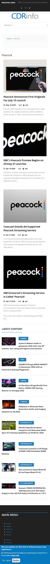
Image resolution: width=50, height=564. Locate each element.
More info (15, 555)
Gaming (23, 338)
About (8, 535)
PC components (26, 483)
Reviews (9, 529)
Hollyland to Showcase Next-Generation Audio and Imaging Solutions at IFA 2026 (23, 409)
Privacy (9, 543)
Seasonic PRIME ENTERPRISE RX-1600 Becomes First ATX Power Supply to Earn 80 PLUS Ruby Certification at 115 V (24, 490)
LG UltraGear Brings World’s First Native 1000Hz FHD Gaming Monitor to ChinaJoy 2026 (24, 388)
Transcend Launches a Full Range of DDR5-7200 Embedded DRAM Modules (24, 451)
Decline (16, 560)
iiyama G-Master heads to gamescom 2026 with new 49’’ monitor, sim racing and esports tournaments (23, 346)
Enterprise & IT (26, 423)
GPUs (22, 360)
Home (9, 38)
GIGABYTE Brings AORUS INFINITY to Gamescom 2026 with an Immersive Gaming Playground (24, 367)
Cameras (23, 402)
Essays (9, 532)
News (8, 526)
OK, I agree (6, 560)
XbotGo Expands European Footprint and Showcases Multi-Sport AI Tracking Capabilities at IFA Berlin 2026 (24, 430)
